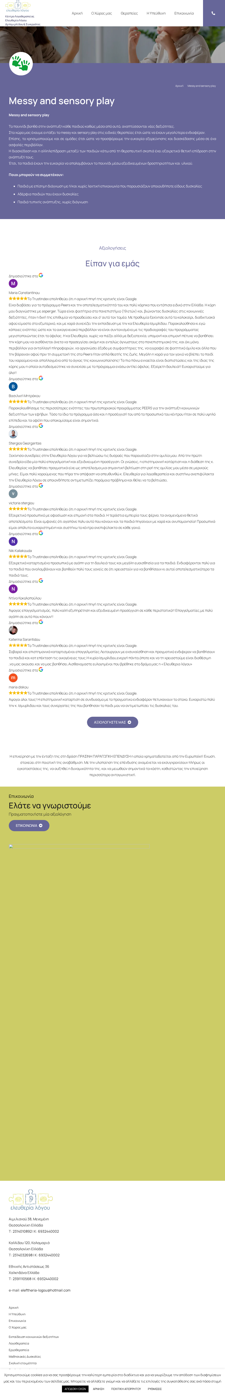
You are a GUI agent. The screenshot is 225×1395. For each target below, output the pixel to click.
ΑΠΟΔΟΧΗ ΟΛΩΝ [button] (75, 1389)
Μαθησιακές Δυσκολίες (25, 1357)
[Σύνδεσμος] (22, 6)
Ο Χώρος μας (17, 1327)
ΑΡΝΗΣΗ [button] (98, 1389)
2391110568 (22, 1278)
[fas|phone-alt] (214, 13)
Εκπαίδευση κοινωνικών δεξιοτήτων (34, 1337)
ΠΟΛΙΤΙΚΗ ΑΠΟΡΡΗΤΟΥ (126, 1389)
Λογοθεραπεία (19, 1343)
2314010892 (22, 1231)
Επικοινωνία (17, 1321)
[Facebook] (10, 1298)
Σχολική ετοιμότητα (22, 1363)
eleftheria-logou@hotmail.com (46, 1290)
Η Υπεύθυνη (17, 1314)
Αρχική (13, 1308)
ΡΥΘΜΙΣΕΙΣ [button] (155, 1389)
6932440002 (48, 1231)
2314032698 (23, 1255)
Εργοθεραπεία (19, 1350)
